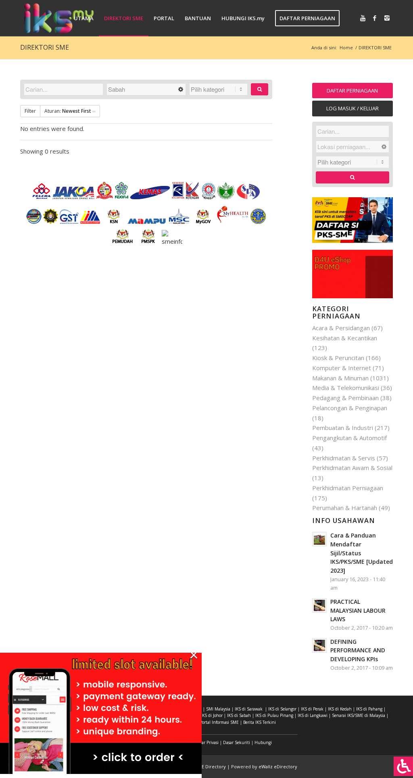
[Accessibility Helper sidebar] (403, 766)
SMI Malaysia (218, 709)
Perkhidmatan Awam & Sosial (352, 468)
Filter (30, 111)
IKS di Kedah (340, 709)
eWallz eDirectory (278, 766)
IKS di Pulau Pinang (274, 715)
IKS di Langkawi (312, 715)
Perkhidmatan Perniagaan (347, 488)
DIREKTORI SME (44, 47)
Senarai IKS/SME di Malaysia (358, 715)
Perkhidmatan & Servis (343, 458)
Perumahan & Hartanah (344, 508)
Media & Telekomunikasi (345, 388)
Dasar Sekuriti (236, 742)
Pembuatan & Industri (342, 428)
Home (346, 47)
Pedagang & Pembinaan (345, 398)
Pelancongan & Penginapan (349, 408)
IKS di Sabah (239, 715)
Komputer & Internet (341, 368)
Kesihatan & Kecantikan (344, 338)
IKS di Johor (212, 715)
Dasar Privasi (207, 742)
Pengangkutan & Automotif (349, 438)
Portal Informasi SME (219, 722)
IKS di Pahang (369, 709)
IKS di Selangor (282, 709)
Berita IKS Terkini (259, 722)
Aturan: (67, 111)
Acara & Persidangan (341, 328)
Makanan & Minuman (340, 378)
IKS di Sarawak (249, 709)
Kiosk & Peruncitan (338, 358)
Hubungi (263, 742)
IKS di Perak (312, 709)
